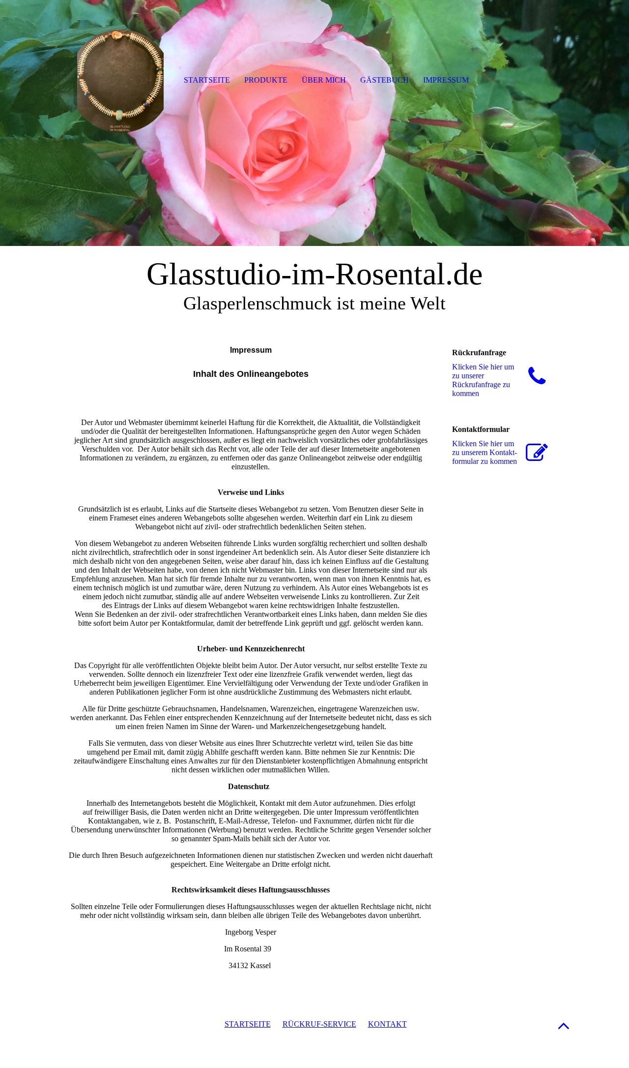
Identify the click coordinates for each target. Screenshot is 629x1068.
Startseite (207, 80)
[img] (314, 123)
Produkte (265, 80)
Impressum (446, 80)
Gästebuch (384, 80)
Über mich (324, 80)
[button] (563, 1025)
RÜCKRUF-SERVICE (319, 1024)
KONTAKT (387, 1024)
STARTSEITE (248, 1024)
